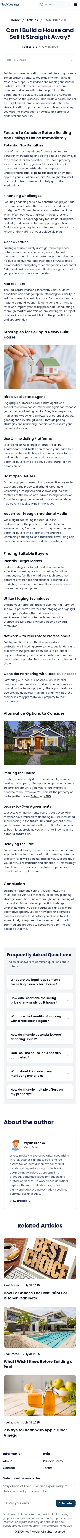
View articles (18, 1201)
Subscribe (66, 1503)
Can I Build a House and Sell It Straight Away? (57, 20)
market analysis (27, 311)
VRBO (47, 796)
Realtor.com (12, 449)
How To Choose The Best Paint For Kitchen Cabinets (35, 1295)
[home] (10, 4)
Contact (9, 1468)
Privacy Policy (53, 1461)
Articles (32, 20)
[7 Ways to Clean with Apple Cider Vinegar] (40, 1395)
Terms (47, 1468)
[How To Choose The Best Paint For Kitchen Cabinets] (40, 1258)
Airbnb (35, 796)
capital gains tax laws (38, 173)
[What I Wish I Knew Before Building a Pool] (40, 1327)
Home (15, 20)
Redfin (32, 449)
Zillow (57, 445)
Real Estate (29, 47)
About (7, 1461)
